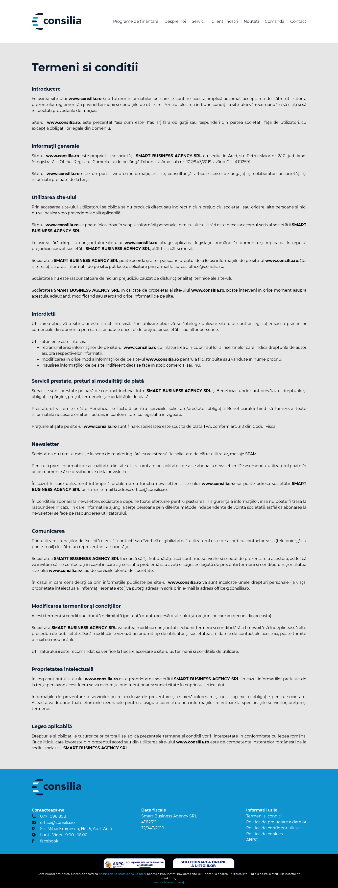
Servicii (199, 21)
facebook (49, 841)
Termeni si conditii (264, 816)
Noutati (251, 21)
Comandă (274, 21)
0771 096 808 (53, 816)
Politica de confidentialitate (273, 828)
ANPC (252, 839)
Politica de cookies (264, 834)
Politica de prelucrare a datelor (276, 822)
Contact (298, 21)
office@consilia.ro (57, 822)
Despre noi (175, 21)
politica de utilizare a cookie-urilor (122, 874)
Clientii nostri (225, 21)
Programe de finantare (135, 21)
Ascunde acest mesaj (169, 882)
